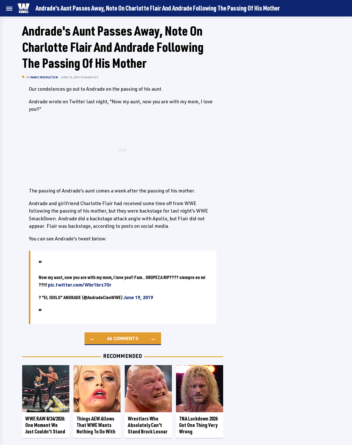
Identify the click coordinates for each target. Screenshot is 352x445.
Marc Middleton (44, 77)
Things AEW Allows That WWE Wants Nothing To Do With (96, 425)
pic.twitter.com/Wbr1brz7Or (79, 285)
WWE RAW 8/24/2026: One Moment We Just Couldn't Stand (45, 425)
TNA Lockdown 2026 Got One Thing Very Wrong (198, 425)
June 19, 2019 (138, 297)
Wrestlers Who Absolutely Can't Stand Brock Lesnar (147, 425)
